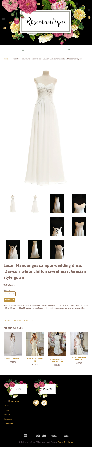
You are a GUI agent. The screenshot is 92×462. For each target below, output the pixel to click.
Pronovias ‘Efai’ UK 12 (12, 359)
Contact (7, 405)
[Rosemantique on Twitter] (36, 405)
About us (7, 414)
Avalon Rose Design (65, 442)
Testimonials (8, 423)
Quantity (7, 290)
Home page (8, 419)
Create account (15, 401)
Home (6, 59)
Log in (6, 401)
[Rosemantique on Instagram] (44, 405)
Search (6, 410)
